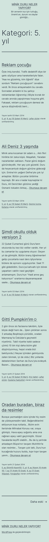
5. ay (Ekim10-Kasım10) (12, 467)
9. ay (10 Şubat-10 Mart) (17, 118)
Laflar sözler (34, 118)
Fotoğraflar (15, 474)
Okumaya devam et (20, 282)
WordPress (7, 532)
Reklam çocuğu (16, 64)
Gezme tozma (35, 204)
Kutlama (5, 207)
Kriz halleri (33, 377)
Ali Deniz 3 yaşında (20, 146)
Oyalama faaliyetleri (16, 380)
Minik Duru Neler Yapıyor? (21, 526)
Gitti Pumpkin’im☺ (19, 319)
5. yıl (4, 118)
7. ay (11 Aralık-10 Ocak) (15, 470)
